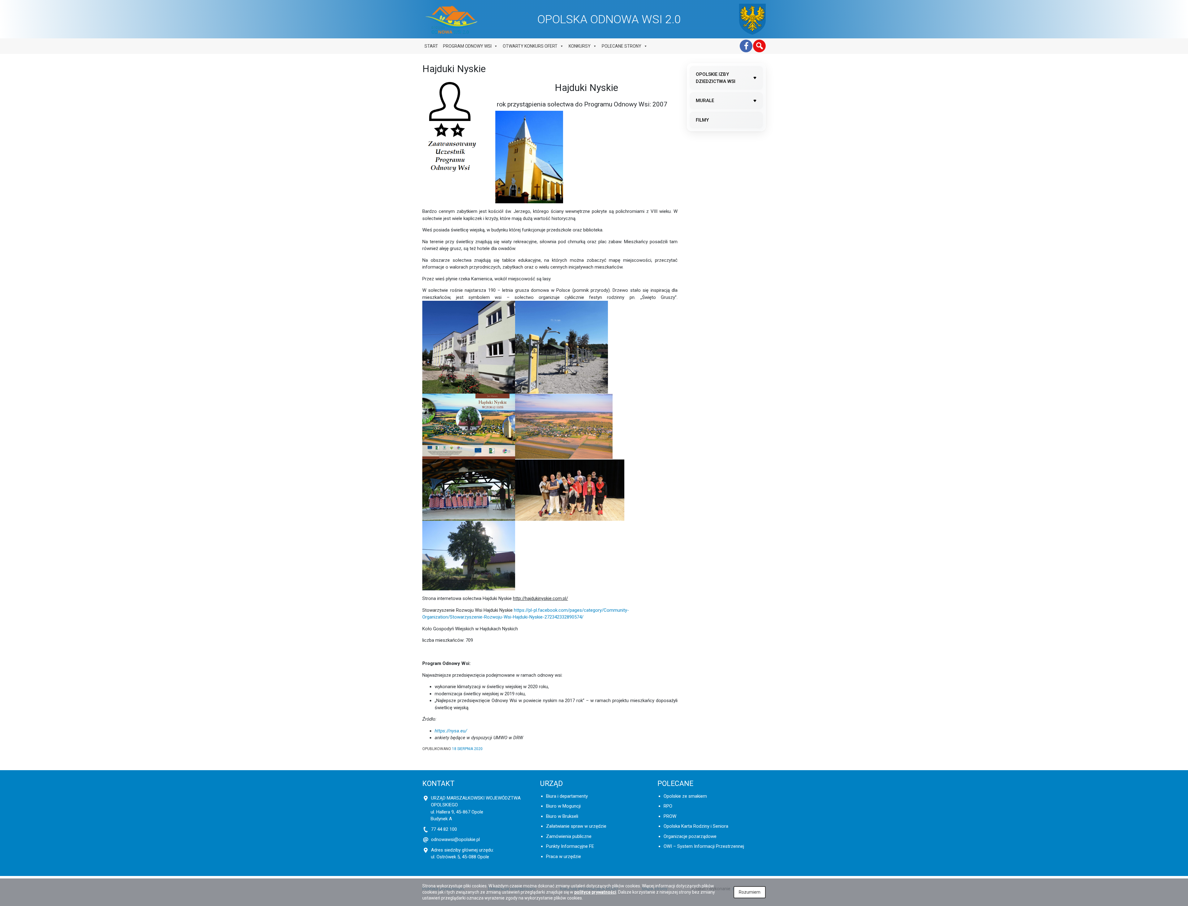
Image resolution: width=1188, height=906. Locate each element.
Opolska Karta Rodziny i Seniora (696, 826)
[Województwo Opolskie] (752, 19)
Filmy (702, 120)
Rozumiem (749, 892)
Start (431, 46)
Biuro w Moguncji (563, 806)
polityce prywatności (595, 892)
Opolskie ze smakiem (685, 796)
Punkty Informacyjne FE (570, 846)
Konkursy (580, 46)
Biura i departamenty (567, 796)
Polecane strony (621, 46)
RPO (668, 806)
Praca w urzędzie (563, 856)
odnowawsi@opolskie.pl (455, 839)
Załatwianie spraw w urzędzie (576, 826)
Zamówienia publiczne (569, 836)
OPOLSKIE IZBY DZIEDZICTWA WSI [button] (715, 77)
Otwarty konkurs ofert (530, 46)
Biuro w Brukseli (562, 816)
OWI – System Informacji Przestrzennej (704, 846)
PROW (670, 816)
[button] (759, 46)
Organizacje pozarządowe (690, 836)
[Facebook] (746, 46)
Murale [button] (705, 100)
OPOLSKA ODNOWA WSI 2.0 (609, 19)
